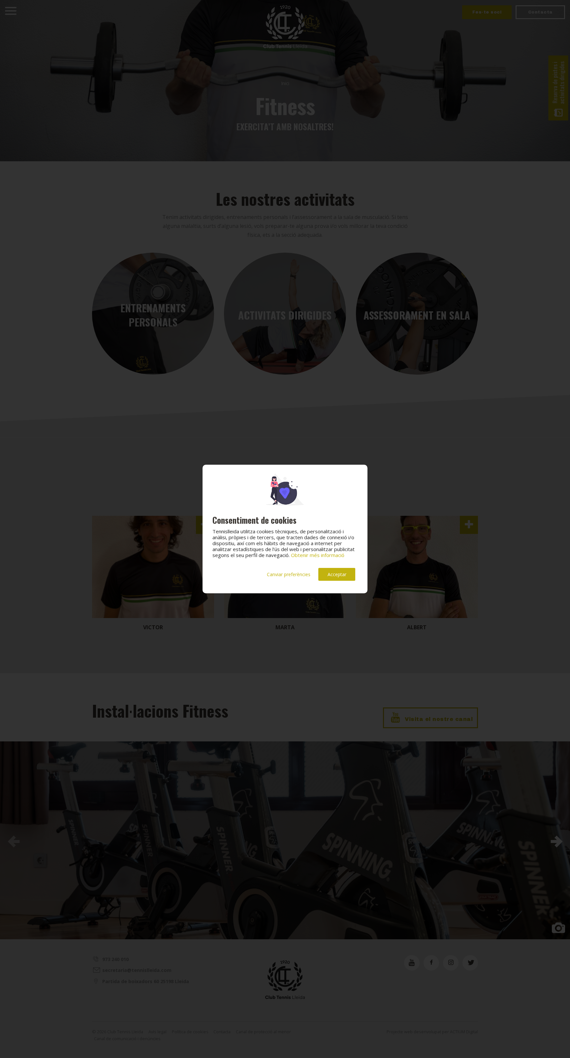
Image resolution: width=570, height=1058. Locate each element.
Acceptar (337, 574)
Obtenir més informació (317, 555)
